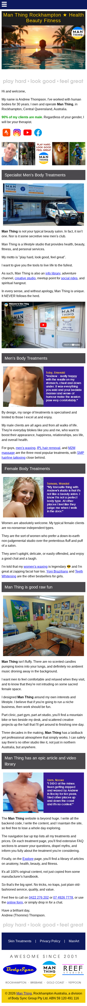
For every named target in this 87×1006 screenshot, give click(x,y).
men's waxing (25, 448)
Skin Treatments (19, 941)
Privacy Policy (50, 941)
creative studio (25, 278)
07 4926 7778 (63, 897)
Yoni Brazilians (57, 571)
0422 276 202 (39, 897)
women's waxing (36, 566)
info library (53, 273)
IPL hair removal (48, 448)
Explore (28, 858)
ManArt (74, 941)
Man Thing (24, 993)
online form (15, 902)
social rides (69, 278)
